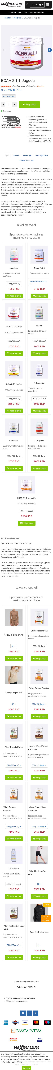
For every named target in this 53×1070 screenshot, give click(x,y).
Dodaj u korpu (30, 104)
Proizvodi (17, 18)
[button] (49, 50)
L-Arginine (39, 440)
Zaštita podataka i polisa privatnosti (20, 998)
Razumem (26, 1068)
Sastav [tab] (16, 155)
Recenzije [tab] (27, 155)
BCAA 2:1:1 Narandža (26, 498)
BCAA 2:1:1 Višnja (14, 326)
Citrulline (14, 268)
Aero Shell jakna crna (39, 932)
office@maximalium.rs (29, 982)
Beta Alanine (39, 383)
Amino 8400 (39, 268)
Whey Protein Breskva (39, 688)
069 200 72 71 (30, 987)
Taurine (39, 325)
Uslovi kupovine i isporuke (16, 1001)
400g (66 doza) (9, 96)
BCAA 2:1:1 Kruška (14, 384)
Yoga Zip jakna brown (13, 635)
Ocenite (40, 86)
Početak (7, 18)
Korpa (37, 5)
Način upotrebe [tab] (42, 155)
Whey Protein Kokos (14, 747)
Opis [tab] (7, 155)
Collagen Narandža (39, 631)
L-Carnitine (14, 868)
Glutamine (13, 440)
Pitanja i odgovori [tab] (26, 160)
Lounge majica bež (13, 692)
